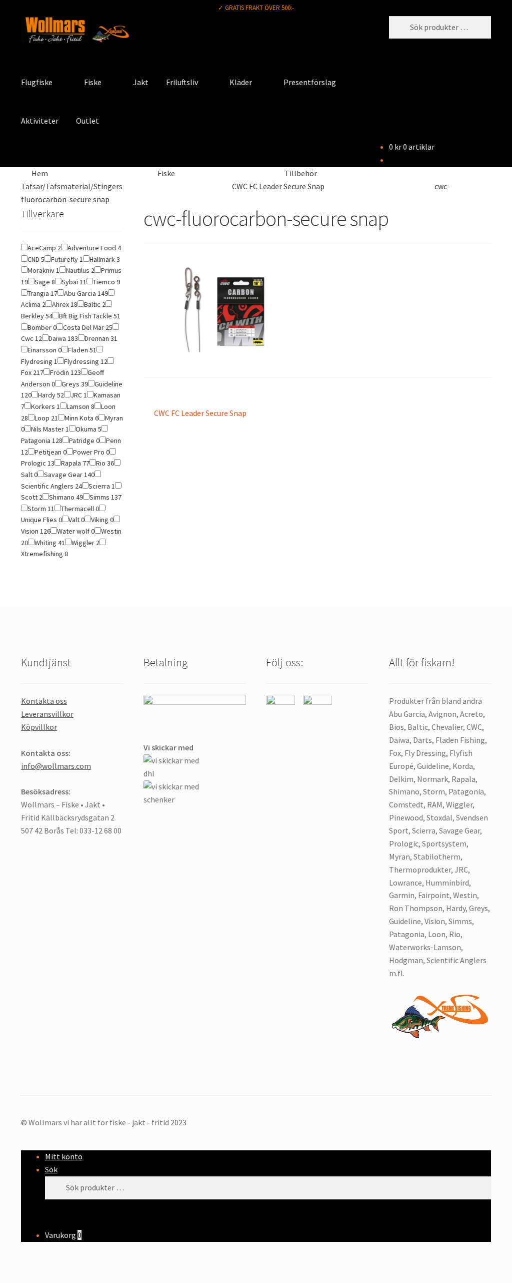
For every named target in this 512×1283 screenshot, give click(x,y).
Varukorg (63, 1235)
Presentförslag (310, 82)
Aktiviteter (39, 121)
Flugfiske (36, 82)
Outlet (87, 121)
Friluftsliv (182, 82)
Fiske (93, 82)
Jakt (140, 82)
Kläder (241, 82)
